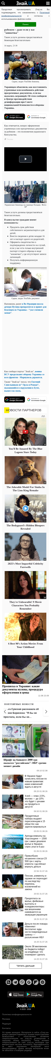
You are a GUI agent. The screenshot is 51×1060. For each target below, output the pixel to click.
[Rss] (8, 982)
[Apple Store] (16, 994)
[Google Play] (34, 994)
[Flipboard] (36, 982)
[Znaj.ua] (25, 3)
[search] (3, 3)
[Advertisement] (25, 342)
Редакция (6, 1024)
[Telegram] (15, 982)
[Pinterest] (42, 982)
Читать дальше (26, 965)
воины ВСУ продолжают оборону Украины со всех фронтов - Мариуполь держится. (24, 374)
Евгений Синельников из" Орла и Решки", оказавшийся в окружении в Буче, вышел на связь (22, 386)
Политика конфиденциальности (17, 1014)
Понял (25, 24)
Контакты (6, 1028)
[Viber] (22, 982)
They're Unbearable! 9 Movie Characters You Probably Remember (25, 605)
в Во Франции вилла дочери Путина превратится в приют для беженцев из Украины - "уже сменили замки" (25, 308)
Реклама (6, 1019)
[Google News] (29, 982)
